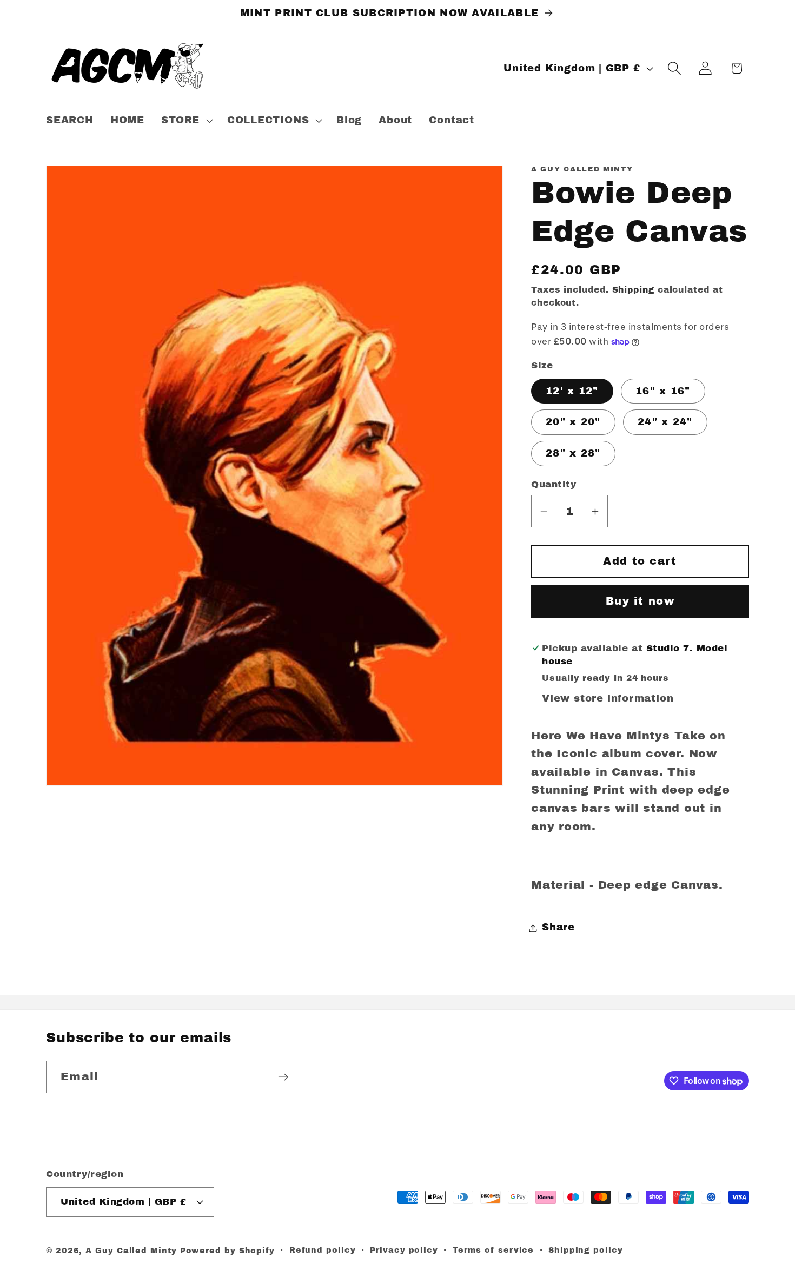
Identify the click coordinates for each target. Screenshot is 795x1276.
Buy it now (640, 601)
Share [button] (558, 927)
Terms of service (493, 1249)
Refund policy (322, 1249)
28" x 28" (573, 453)
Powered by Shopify (227, 1250)
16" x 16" (663, 391)
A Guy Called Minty (130, 1250)
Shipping (633, 289)
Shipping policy (585, 1249)
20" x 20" (573, 422)
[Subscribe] (283, 1077)
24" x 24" (665, 422)
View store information (607, 698)
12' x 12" (572, 391)
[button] (186, 120)
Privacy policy (404, 1249)
